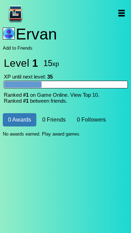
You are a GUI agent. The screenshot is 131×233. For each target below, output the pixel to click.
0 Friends (54, 120)
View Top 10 (84, 95)
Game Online (37, 13)
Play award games (60, 134)
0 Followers (91, 120)
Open (122, 13)
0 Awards (19, 120)
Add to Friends (17, 48)
